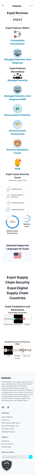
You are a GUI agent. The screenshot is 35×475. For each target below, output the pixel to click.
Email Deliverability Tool (10, 426)
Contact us (5, 420)
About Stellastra (7, 417)
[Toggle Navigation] (2, 5)
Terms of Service (7, 444)
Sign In (31, 5)
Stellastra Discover (8, 432)
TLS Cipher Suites (7, 429)
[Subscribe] (30, 457)
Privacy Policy (6, 447)
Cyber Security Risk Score (10, 423)
